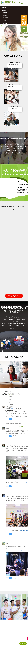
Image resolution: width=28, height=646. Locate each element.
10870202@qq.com (9, 406)
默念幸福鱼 (8, 428)
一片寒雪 (7, 494)
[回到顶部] (24, 29)
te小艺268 (7, 445)
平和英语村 (12, 408)
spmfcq (7, 543)
